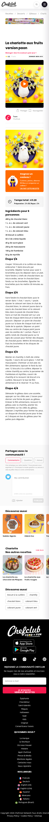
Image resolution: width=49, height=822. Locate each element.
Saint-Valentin (24, 705)
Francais (26, 778)
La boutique (24, 741)
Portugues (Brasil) (26, 802)
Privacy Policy (13, 816)
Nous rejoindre (24, 766)
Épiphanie (24, 698)
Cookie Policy (27, 816)
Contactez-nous (24, 762)
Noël (24, 716)
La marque (24, 738)
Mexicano (26, 795)
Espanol (26, 792)
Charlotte (44, 13)
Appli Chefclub (24, 752)
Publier (38, 500)
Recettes (9, 13)
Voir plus (40, 550)
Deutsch (26, 781)
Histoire (24, 748)
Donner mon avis (36, 56)
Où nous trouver (24, 745)
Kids (24, 719)
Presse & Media (24, 755)
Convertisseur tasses (24, 726)
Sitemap (38, 816)
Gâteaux (32, 13)
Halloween (24, 712)
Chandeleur (24, 702)
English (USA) (26, 788)
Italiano (26, 798)
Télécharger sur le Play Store (24, 649)
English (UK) (26, 785)
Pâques (24, 709)
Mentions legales (24, 759)
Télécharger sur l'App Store (24, 642)
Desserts (21, 13)
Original (24, 723)
